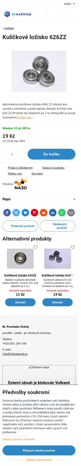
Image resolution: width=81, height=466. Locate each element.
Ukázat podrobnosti (39, 460)
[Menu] (73, 14)
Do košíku (51, 154)
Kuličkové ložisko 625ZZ (20, 275)
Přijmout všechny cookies (39, 450)
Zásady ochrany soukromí (18, 439)
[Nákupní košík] (63, 14)
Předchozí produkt (22, 226)
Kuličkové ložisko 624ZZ (58, 275)
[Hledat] (53, 14)
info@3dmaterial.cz (14, 354)
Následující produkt (60, 226)
